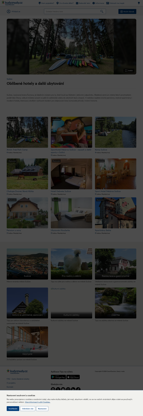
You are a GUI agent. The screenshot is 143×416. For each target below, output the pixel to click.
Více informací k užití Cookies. (37, 402)
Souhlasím (12, 409)
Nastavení (42, 409)
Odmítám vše (27, 409)
